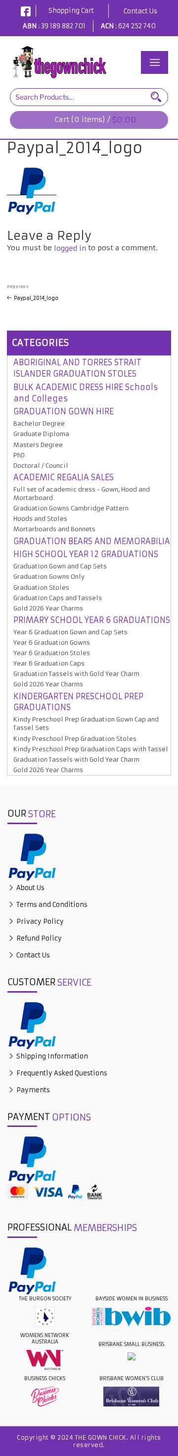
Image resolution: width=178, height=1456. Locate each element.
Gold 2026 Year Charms (48, 608)
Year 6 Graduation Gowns (51, 642)
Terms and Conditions (51, 904)
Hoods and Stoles (40, 518)
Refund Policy (38, 938)
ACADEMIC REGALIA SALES (63, 477)
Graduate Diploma (41, 434)
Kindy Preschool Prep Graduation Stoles (74, 738)
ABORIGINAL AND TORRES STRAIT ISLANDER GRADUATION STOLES (77, 368)
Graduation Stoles (41, 587)
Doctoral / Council (40, 465)
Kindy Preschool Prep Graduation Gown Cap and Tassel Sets (86, 723)
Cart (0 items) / (95, 119)
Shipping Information (51, 1056)
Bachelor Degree (39, 423)
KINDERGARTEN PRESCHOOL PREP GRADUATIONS (78, 702)
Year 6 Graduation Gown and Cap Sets (70, 632)
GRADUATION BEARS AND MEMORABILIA (91, 541)
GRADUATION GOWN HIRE (63, 411)
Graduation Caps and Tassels (57, 598)
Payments (32, 1090)
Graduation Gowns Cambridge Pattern (71, 508)
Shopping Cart (71, 10)
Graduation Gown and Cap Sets (60, 566)
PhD (19, 455)
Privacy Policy (39, 921)
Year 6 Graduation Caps (49, 663)
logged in (70, 248)
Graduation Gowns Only (49, 576)
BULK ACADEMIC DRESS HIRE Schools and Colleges (85, 392)
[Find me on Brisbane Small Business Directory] (131, 1356)
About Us (29, 888)
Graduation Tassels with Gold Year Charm (76, 673)
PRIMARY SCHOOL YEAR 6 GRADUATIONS (91, 620)
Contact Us (140, 11)
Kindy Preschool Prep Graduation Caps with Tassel (90, 749)
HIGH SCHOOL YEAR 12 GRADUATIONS (85, 554)
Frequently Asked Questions (61, 1073)
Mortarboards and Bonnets (54, 529)
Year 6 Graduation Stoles (51, 653)
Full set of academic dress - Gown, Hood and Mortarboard (81, 494)
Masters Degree (38, 444)
